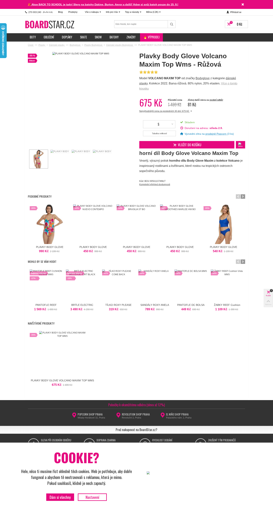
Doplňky (67, 37)
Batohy (114, 37)
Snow (98, 37)
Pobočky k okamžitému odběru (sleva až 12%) (136, 404)
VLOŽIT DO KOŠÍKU (189, 144)
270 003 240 (40, 12)
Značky (131, 37)
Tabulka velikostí (159, 133)
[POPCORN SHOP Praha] (74, 416)
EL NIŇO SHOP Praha (177, 414)
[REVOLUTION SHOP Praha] (118, 416)
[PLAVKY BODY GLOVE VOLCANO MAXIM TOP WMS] (38, 159)
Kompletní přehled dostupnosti (154, 184)
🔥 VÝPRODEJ (151, 37)
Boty (33, 37)
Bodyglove (203, 78)
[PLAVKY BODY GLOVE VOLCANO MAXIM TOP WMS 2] (59, 151)
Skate (83, 37)
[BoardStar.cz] (50, 24)
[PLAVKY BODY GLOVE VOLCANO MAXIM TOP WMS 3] (81, 151)
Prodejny (72, 12)
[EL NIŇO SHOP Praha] (162, 416)
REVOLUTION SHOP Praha (136, 414)
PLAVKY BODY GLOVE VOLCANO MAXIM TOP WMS (62, 380)
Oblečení (49, 37)
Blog (60, 12)
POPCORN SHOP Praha (90, 414)
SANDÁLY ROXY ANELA (154, 304)
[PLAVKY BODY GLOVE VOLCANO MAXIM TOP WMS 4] (102, 151)
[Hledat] (172, 24)
